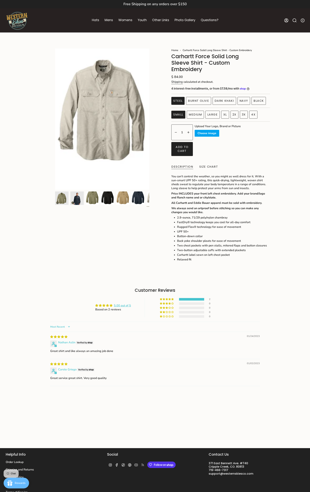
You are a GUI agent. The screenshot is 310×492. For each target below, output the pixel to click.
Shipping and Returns (20, 470)
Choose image (207, 133)
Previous (55, 119)
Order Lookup (15, 462)
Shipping (177, 82)
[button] (95, 20)
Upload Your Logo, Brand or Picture (218, 126)
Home (174, 50)
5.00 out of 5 (122, 306)
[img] (58, 337)
